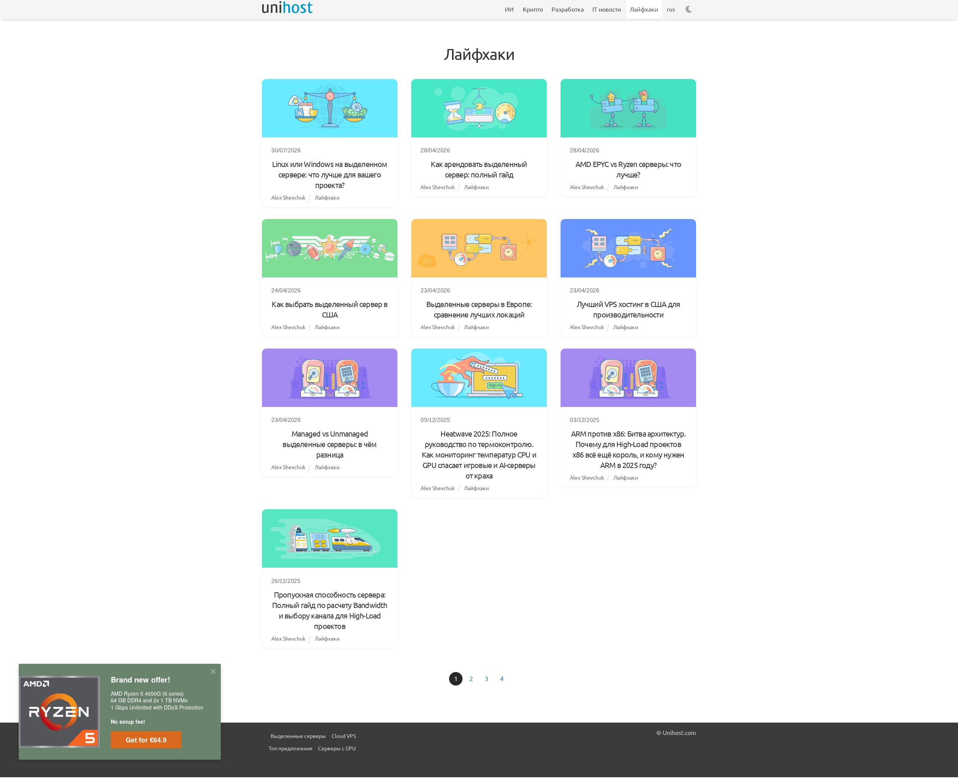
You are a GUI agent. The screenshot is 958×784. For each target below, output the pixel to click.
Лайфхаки (327, 197)
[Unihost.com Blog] (287, 9)
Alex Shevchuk (288, 197)
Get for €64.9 (146, 740)
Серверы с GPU (337, 748)
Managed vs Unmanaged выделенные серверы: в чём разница (329, 444)
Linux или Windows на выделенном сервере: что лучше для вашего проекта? (329, 174)
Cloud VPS (344, 735)
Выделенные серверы (298, 735)
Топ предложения (290, 748)
